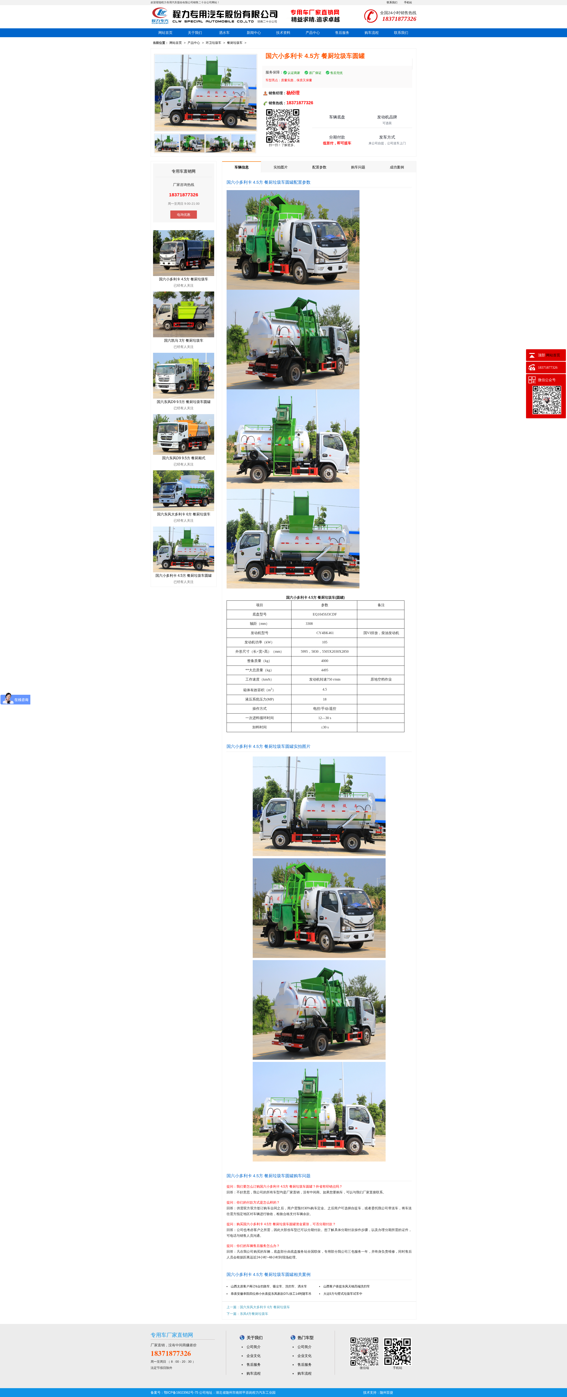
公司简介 (254, 1347)
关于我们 (195, 33)
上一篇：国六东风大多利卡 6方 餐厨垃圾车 (258, 1307)
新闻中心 (254, 33)
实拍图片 (281, 167)
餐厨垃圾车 (235, 42)
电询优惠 (183, 214)
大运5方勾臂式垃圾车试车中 (342, 1293)
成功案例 (397, 167)
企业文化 (254, 1356)
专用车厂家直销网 (172, 1335)
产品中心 (313, 33)
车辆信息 (242, 167)
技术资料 (283, 33)
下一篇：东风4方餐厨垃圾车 (247, 1314)
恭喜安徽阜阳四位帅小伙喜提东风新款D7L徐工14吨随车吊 (271, 1293)
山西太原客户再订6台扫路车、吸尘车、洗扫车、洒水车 (269, 1286)
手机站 (408, 2)
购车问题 (358, 167)
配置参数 (319, 167)
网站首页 (165, 33)
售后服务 (342, 33)
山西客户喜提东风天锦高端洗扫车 (346, 1286)
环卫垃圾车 (213, 42)
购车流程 (372, 33)
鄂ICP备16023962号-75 (181, 1392)
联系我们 (392, 2)
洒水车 (224, 33)
